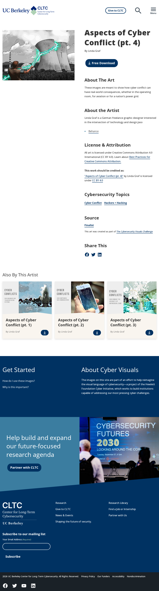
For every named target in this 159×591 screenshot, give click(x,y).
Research (60, 503)
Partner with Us (118, 515)
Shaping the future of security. (73, 521)
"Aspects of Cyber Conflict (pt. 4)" (103, 176)
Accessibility (118, 576)
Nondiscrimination (136, 576)
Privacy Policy (88, 576)
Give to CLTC (115, 10)
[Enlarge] (70, 34)
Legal (84, 401)
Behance (94, 131)
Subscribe (12, 556)
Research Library (118, 503)
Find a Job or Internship (122, 509)
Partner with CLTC (24, 467)
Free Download (103, 63)
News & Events (64, 515)
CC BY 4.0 (97, 180)
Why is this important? (15, 387)
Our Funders (103, 576)
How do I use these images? (18, 381)
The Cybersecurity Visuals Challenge (134, 231)
